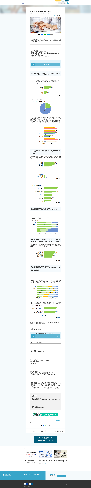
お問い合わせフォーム (34, 395)
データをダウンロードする (45, 64)
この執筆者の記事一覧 (57, 420)
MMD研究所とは (26, 474)
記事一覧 (35, 474)
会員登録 (38, 474)
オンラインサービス (39, 15)
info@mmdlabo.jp (53, 476)
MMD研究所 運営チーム (58, 15)
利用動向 (31, 15)
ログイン (49, 440)
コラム (40, 3)
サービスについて (31, 474)
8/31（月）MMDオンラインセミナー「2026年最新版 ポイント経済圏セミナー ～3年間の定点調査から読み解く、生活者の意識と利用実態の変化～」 (45, 461)
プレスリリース (52, 3)
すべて (55, 3)
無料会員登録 (41, 440)
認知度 (33, 15)
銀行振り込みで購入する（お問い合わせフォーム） (37, 351)
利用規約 (33, 396)
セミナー (48, 3)
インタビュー (43, 3)
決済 (35, 15)
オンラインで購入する (33, 350)
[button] (66, 448)
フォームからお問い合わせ (62, 475)
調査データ (36, 3)
